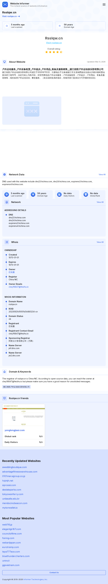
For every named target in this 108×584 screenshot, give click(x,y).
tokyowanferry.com (12, 494)
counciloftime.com (12, 533)
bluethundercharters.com (16, 556)
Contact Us (54, 572)
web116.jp (7, 524)
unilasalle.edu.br (11, 498)
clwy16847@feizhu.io (19, 287)
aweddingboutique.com (14, 467)
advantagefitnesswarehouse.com (19, 471)
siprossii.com (9, 485)
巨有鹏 (12, 272)
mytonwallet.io (10, 507)
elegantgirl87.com (11, 529)
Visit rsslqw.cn (9, 16)
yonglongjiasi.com (15, 430)
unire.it (5, 560)
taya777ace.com (11, 551)
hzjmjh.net (7, 480)
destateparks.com (11, 489)
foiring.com (8, 538)
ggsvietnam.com (10, 565)
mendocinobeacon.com (14, 503)
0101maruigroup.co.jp (13, 476)
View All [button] (102, 174)
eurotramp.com (10, 547)
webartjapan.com (11, 542)
